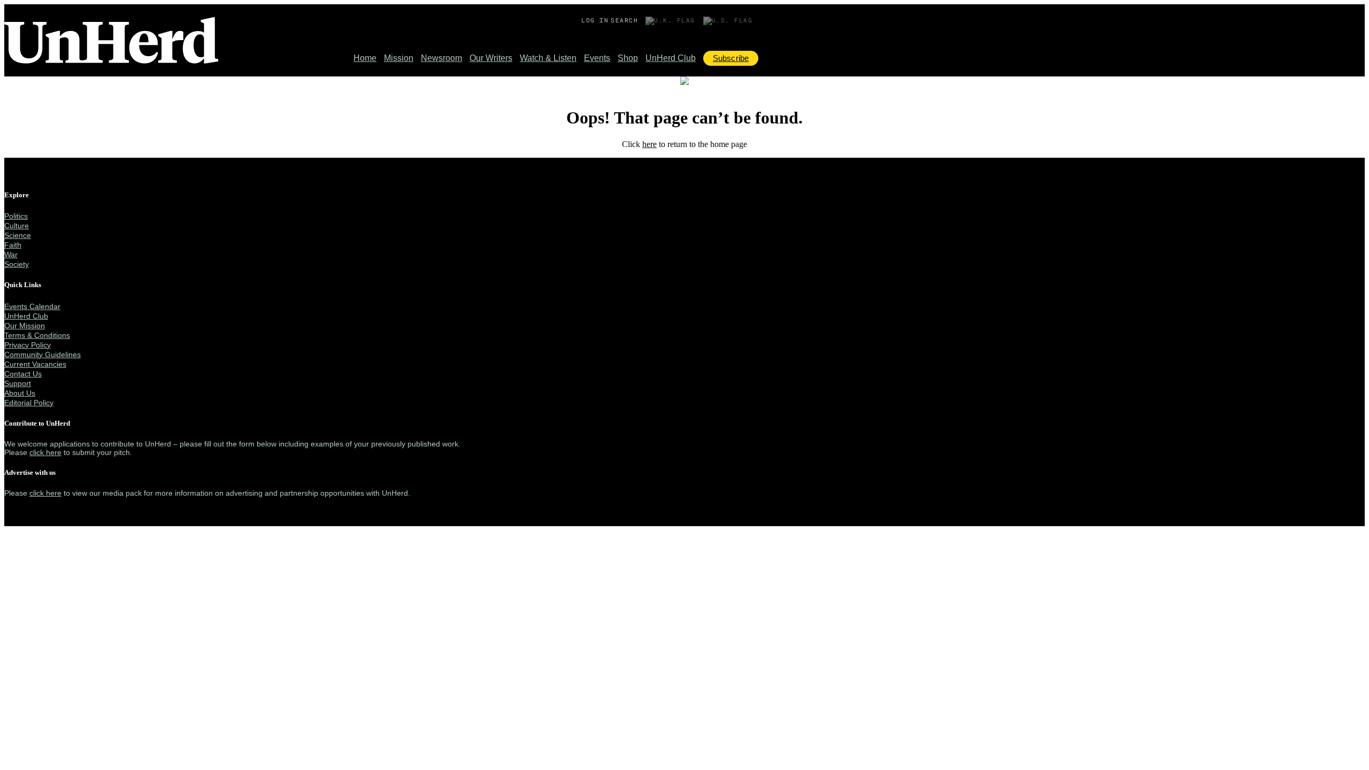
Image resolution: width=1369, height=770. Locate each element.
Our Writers (491, 58)
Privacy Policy (27, 345)
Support (17, 383)
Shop (628, 58)
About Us (19, 393)
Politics (16, 216)
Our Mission (24, 325)
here (649, 144)
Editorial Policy (28, 402)
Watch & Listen (548, 58)
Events (597, 58)
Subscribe (731, 58)
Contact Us (23, 373)
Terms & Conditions (37, 335)
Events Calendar (32, 306)
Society (16, 264)
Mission (398, 58)
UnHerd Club (670, 58)
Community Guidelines (42, 354)
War (11, 254)
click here (45, 452)
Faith (12, 245)
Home (364, 58)
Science (17, 235)
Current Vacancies (35, 364)
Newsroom (441, 58)
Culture (16, 225)
